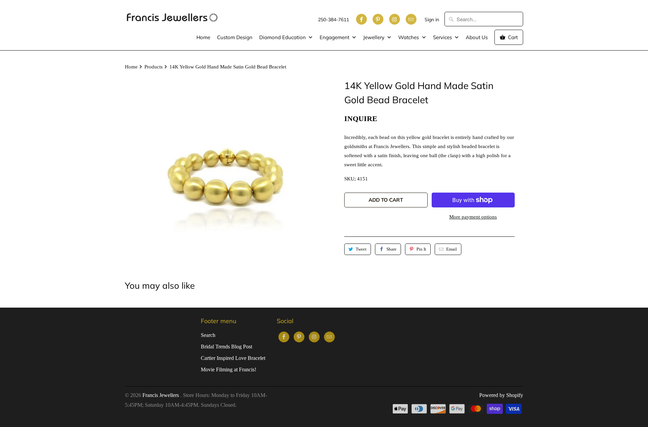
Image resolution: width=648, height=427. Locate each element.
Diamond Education (283, 37)
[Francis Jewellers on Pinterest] (378, 19)
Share (391, 249)
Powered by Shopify (501, 395)
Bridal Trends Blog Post (226, 346)
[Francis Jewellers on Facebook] (361, 19)
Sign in (432, 20)
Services (443, 37)
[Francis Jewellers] (172, 14)
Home (203, 37)
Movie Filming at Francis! (228, 369)
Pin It (421, 249)
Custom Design (234, 37)
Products (153, 66)
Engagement (335, 37)
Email (451, 249)
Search (208, 335)
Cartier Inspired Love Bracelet (233, 358)
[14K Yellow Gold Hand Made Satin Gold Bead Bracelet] (223, 176)
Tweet (361, 249)
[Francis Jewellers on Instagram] (394, 19)
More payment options (473, 217)
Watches (409, 37)
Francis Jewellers (161, 395)
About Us (477, 37)
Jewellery (374, 37)
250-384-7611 (333, 20)
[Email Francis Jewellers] (411, 19)
